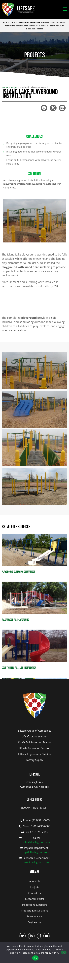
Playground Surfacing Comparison (19, 572)
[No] (63, 952)
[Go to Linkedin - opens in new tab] (31, 936)
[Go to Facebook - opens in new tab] (40, 936)
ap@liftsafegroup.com (36, 852)
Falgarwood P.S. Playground (15, 620)
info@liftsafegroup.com (36, 842)
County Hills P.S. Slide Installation (19, 668)
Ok (35, 958)
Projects (15, 87)
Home (5, 87)
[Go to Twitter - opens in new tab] (22, 936)
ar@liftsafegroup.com (36, 862)
